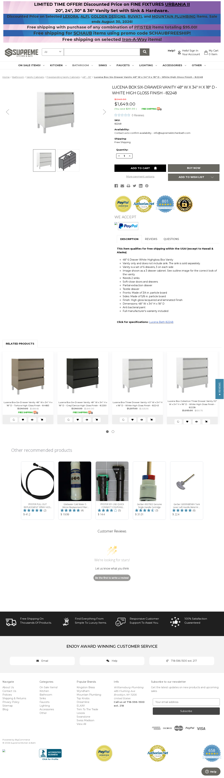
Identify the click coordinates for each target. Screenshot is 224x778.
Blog (5, 709)
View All (81, 724)
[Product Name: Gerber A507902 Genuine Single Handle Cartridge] (149, 490)
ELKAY (81, 705)
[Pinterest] (147, 185)
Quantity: (122, 149)
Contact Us (9, 691)
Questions (171, 239)
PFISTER (142, 27)
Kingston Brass (86, 687)
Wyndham (83, 691)
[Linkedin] (140, 185)
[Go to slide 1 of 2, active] (107, 431)
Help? (171, 50)
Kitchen (56, 65)
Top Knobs (83, 698)
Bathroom (81, 65)
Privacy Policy (10, 702)
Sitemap (7, 705)
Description (129, 239)
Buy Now (193, 168)
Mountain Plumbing (89, 694)
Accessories (173, 65)
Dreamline (83, 702)
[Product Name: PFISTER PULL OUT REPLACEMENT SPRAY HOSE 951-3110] (37, 490)
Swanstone (83, 716)
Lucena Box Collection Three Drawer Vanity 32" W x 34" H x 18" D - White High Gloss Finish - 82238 (192, 404)
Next (104, 112)
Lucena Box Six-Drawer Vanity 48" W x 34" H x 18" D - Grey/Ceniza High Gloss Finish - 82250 (82, 404)
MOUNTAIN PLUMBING (174, 16)
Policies (7, 694)
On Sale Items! (29, 65)
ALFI (84, 16)
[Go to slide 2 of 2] (113, 431)
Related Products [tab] (20, 343)
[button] (219, 389)
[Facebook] (116, 185)
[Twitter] (134, 185)
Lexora (81, 713)
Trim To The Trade (87, 709)
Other (197, 65)
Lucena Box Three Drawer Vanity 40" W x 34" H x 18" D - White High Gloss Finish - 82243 (138, 404)
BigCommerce (22, 739)
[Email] (122, 185)
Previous (7, 112)
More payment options (140, 176)
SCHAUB (83, 33)
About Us (8, 687)
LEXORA (70, 16)
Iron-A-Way (134, 39)
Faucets (123, 65)
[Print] (128, 185)
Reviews (151, 239)
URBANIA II (177, 4)
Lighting (146, 65)
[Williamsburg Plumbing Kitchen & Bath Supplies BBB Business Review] (50, 753)
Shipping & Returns (14, 698)
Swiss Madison (85, 720)
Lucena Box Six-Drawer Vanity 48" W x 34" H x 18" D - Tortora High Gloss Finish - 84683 (28, 404)
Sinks (103, 65)
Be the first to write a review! (112, 577)
